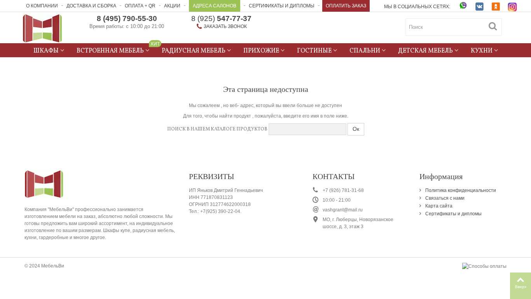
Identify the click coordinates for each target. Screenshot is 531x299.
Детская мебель (425, 51)
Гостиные (314, 51)
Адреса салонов (214, 6)
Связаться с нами (444, 198)
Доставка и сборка (91, 6)
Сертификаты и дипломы (281, 6)
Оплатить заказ (346, 6)
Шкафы (46, 51)
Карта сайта (438, 206)
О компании (42, 6)
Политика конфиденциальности (460, 190)
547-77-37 (221, 18)
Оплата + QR (140, 6)
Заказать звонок (225, 26)
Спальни (364, 51)
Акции (172, 6)
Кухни (482, 51)
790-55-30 (127, 18)
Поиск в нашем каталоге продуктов (217, 129)
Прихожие (261, 51)
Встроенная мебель (116, 49)
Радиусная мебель (193, 51)
